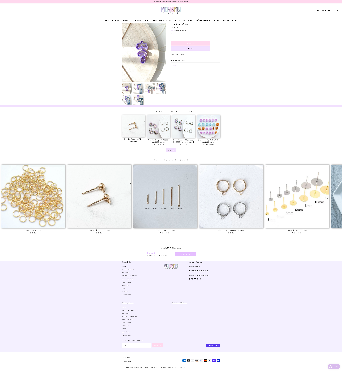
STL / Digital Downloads (128, 269)
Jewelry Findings (126, 282)
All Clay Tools (125, 291)
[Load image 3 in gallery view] (150, 88)
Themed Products (126, 294)
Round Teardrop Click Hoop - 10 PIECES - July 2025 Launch (183, 141)
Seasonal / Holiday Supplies (129, 276)
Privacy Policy (128, 303)
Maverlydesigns (129, 367)
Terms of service (172, 367)
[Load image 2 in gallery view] (138, 88)
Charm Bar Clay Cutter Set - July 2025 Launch (208, 141)
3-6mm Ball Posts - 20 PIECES (133, 139)
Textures (124, 288)
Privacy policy (163, 367)
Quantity (173, 33)
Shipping (173, 30)
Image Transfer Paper (127, 279)
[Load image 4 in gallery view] (161, 88)
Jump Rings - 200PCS (33, 230)
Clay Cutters (125, 273)
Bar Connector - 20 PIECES (165, 230)
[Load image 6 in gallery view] (138, 100)
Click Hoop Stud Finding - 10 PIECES (231, 230)
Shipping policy (181, 367)
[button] (6, 10)
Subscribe (157, 345)
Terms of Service (179, 303)
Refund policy (154, 367)
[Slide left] (2, 239)
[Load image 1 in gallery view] (127, 88)
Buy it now (190, 48)
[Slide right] (340, 239)
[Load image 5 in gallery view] (127, 100)
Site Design (136, 367)
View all (171, 150)
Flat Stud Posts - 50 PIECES (297, 230)
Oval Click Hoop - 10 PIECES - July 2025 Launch (158, 141)
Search (124, 266)
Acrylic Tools (125, 285)
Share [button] (174, 66)
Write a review (185, 254)
